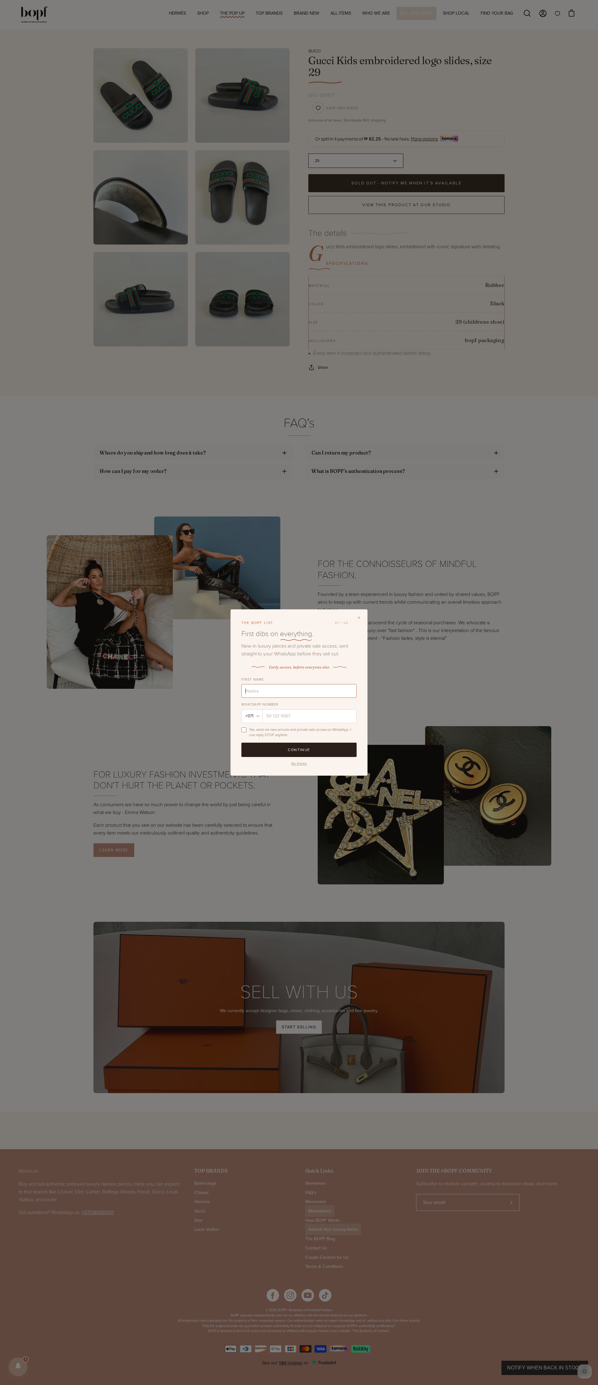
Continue (299, 750)
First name (252, 680)
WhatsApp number (260, 704)
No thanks (299, 763)
